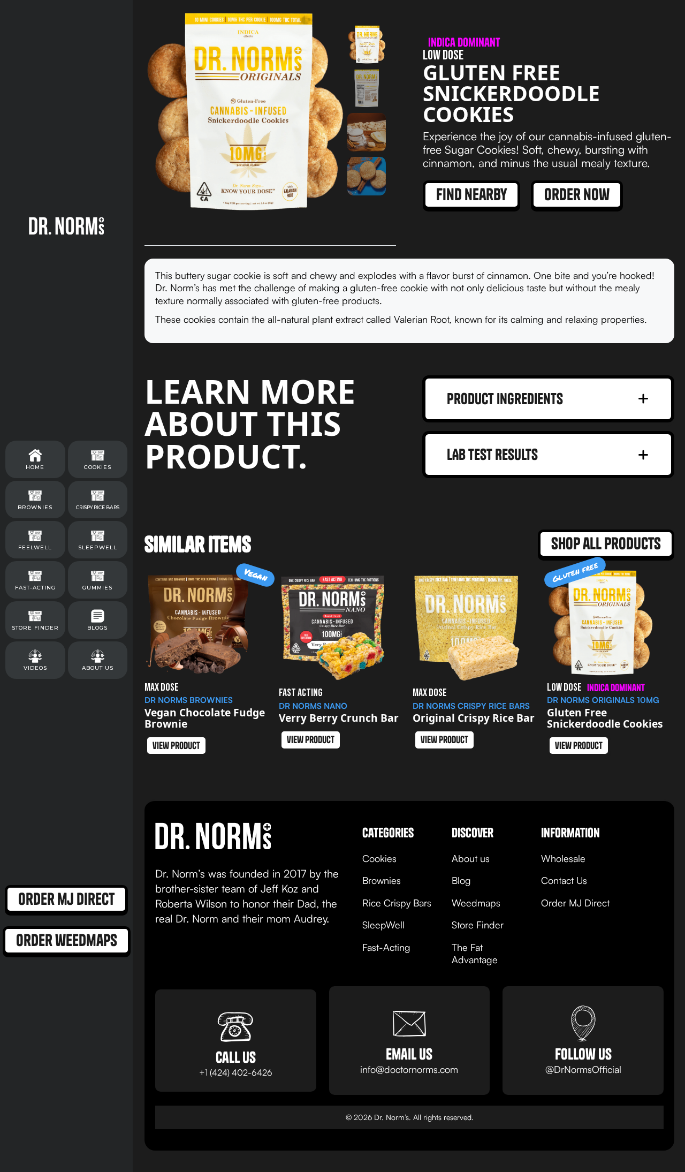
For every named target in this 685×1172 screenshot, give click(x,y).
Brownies (381, 880)
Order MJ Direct (575, 903)
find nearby (471, 194)
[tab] (366, 44)
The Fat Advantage (475, 953)
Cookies (379, 858)
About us (471, 858)
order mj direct (66, 899)
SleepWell (383, 925)
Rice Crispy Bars (396, 903)
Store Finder (478, 925)
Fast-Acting (386, 947)
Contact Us (564, 880)
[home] (66, 225)
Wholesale (563, 858)
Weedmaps (476, 903)
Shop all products (606, 543)
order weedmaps (66, 940)
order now (577, 194)
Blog (461, 880)
